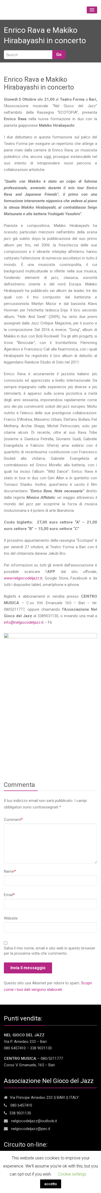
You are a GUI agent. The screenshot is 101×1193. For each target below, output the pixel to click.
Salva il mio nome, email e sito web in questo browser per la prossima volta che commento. (49, 951)
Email (9, 894)
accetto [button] (50, 1184)
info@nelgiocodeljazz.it (24, 622)
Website (11, 918)
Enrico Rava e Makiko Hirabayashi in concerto (39, 83)
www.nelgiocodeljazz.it (23, 578)
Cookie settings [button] (72, 1174)
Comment (13, 819)
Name (10, 871)
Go (59, 54)
